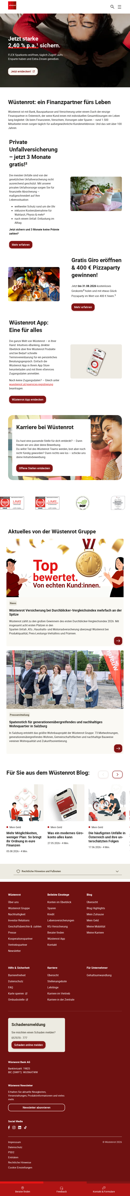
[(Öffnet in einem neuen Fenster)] (9, 1127)
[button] (68, 871)
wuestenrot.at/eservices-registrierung (31, 384)
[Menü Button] (119, 7)
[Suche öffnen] (112, 7)
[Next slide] (117, 774)
